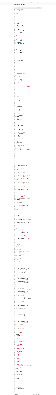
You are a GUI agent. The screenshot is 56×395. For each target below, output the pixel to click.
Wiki (26, 4)
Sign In (41, 0)
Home (15, 0)
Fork (40, 2)
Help (20, 0)
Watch (32, 2)
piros (15, 2)
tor (17, 2)
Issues (18, 4)
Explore (18, 0)
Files (15, 4)
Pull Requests (22, 4)
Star (36, 2)
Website (41, 394)
